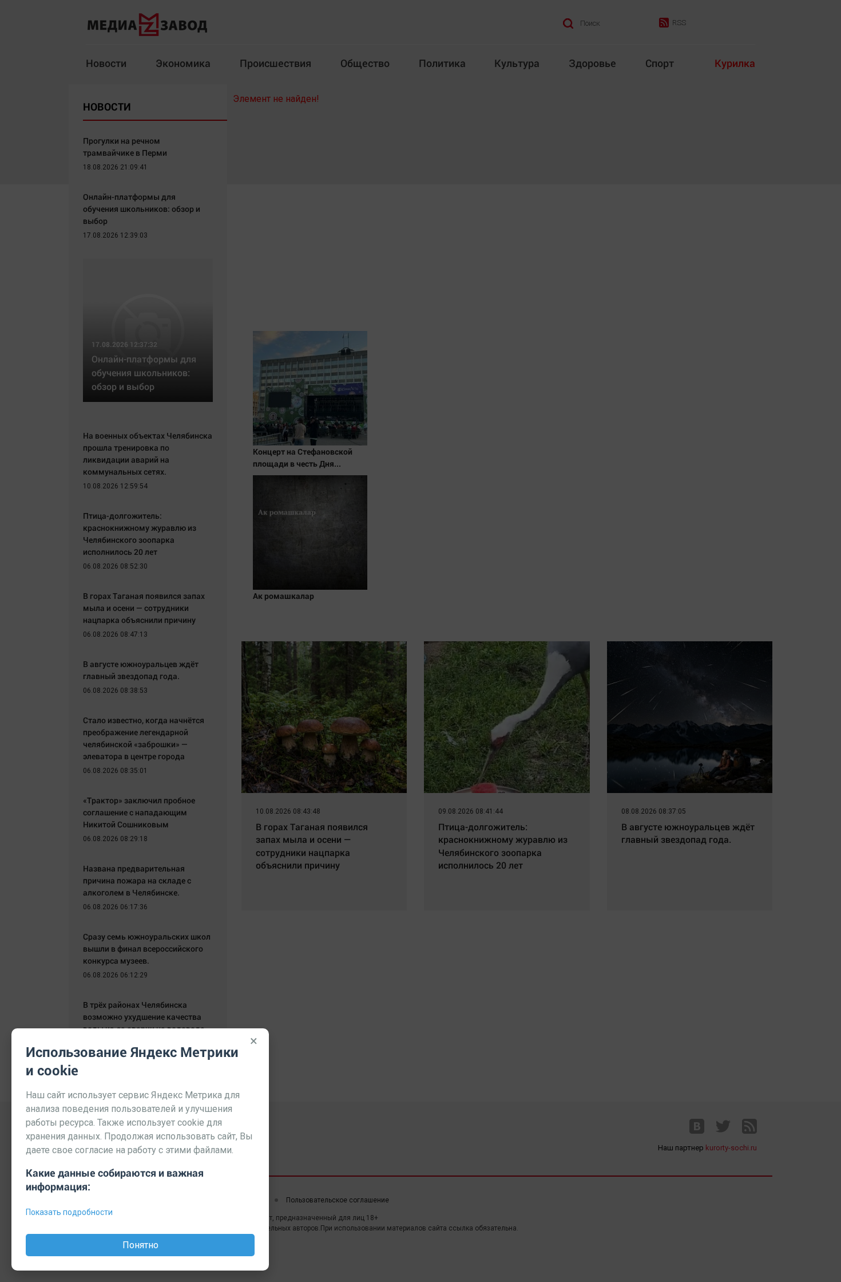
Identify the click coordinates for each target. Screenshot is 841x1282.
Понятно (140, 1245)
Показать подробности (69, 1212)
